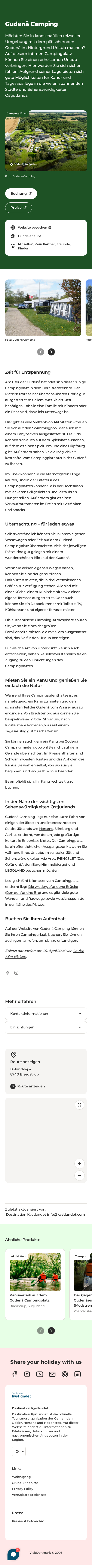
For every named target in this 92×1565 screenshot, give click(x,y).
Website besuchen (32, 227)
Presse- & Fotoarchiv (28, 1521)
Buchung (18, 193)
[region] (46, 1140)
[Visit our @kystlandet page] (39, 1374)
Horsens (46, 829)
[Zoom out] (79, 1176)
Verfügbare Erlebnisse (29, 1495)
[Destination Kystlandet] (21, 1395)
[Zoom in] (79, 1164)
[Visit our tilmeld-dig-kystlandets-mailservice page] (52, 1374)
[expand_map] (79, 1105)
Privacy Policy (22, 1489)
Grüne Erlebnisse (25, 1483)
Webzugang (21, 1477)
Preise (16, 208)
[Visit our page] (14, 1374)
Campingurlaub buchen (41, 935)
